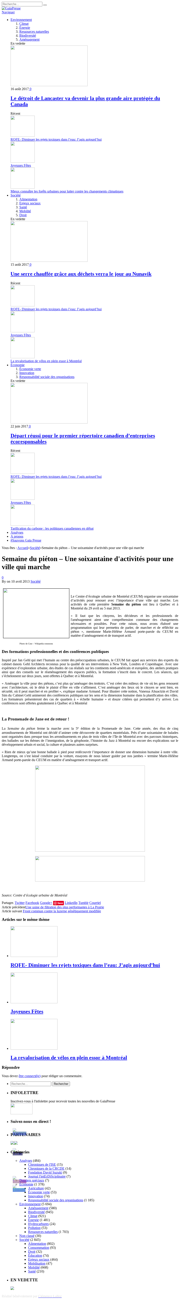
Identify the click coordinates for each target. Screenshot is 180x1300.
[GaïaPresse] (11, 8)
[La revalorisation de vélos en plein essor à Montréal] (34, 1048)
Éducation (35, 1255)
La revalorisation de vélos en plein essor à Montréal (46, 361)
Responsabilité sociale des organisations (46, 377)
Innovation (26, 373)
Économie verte (30, 369)
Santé (23, 207)
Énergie (24, 27)
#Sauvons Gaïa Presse (26, 540)
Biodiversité (27, 35)
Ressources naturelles (34, 31)
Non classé (26, 1236)
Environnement (21, 20)
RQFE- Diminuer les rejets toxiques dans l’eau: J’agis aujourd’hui (56, 139)
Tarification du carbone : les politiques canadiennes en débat (52, 528)
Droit (23, 215)
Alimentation (28, 199)
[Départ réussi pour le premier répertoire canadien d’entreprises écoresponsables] (49, 422)
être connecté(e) (30, 1076)
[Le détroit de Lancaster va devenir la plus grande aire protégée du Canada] (49, 85)
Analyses (17, 532)
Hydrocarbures (38, 1224)
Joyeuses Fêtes (21, 165)
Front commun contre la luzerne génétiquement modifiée (62, 911)
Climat (24, 23)
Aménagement (29, 39)
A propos (17, 536)
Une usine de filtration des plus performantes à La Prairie (64, 907)
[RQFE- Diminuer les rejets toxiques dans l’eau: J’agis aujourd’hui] (34, 956)
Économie (18, 365)
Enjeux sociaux (30, 203)
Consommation (38, 1247)
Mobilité (25, 211)
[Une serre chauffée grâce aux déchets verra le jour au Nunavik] (49, 260)
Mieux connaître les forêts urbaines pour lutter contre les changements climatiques (67, 191)
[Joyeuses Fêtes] (34, 1002)
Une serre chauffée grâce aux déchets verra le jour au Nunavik (81, 274)
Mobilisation (36, 1263)
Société (16, 195)
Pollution (34, 1228)
